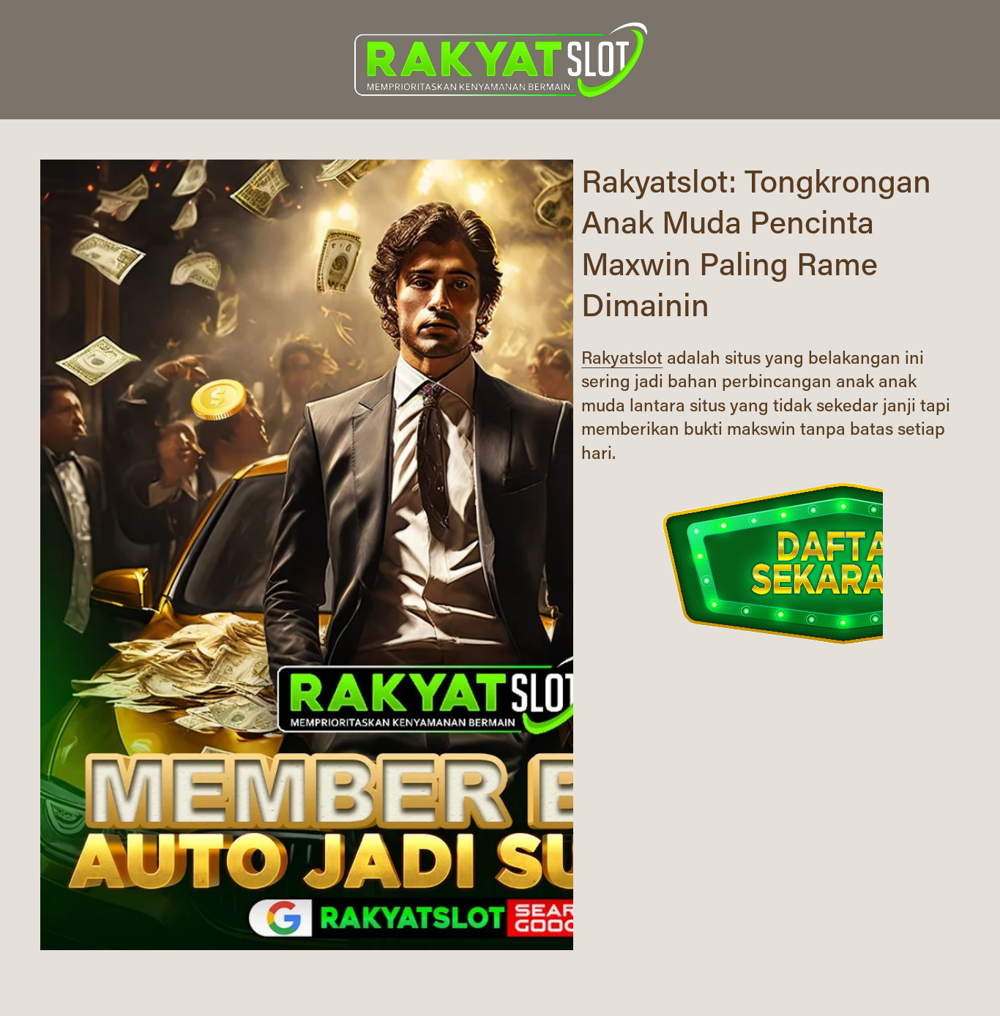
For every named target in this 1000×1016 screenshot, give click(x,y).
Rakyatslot (622, 356)
